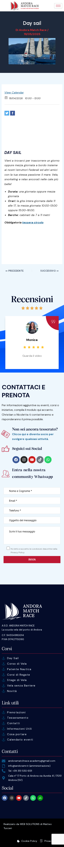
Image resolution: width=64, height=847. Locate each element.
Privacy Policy (52, 841)
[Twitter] (6, 113)
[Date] (6, 97)
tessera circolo (33, 222)
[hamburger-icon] (58, 5)
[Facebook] (12, 113)
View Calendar (14, 92)
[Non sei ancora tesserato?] (5, 434)
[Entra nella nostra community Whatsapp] (5, 473)
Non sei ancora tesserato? (35, 429)
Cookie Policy (29, 841)
